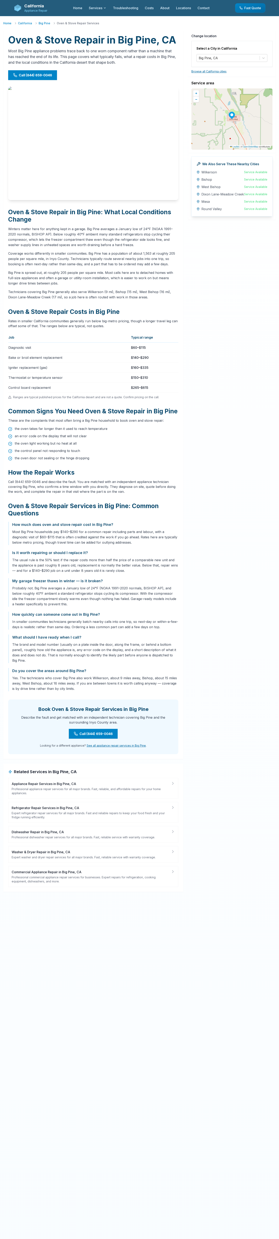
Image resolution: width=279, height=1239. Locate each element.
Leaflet (235, 146)
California (25, 23)
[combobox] (199, 58)
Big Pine (44, 23)
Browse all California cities (209, 71)
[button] (232, 114)
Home (7, 23)
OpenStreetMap (250, 146)
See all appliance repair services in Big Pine (116, 745)
